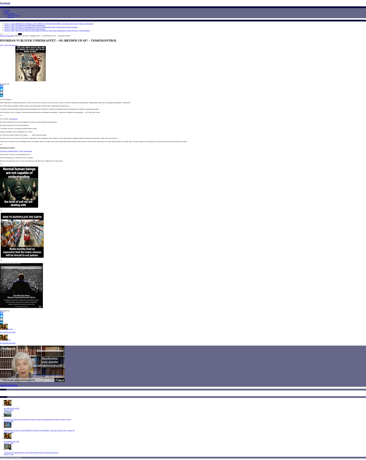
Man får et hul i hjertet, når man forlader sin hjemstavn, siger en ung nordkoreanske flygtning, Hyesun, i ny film (37, 419)
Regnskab (11, 17)
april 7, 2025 (4, 45)
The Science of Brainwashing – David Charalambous (16, 151)
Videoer (6, 12)
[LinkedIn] (183, 95)
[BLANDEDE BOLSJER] (7, 405)
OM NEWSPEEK (9, 14)
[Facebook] (183, 86)
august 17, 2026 (8, 432)
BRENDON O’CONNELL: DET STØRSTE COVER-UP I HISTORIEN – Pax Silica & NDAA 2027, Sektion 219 (39, 430)
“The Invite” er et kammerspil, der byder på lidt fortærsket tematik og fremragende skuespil (31, 452)
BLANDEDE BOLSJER (11, 408)
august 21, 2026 (8, 410)
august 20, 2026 (8, 421)
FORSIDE (7, 10)
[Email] (183, 92)
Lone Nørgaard (12, 45)
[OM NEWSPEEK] (32, 381)
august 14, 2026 (8, 443)
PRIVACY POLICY (14, 15)
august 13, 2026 (8, 454)
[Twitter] (183, 89)
